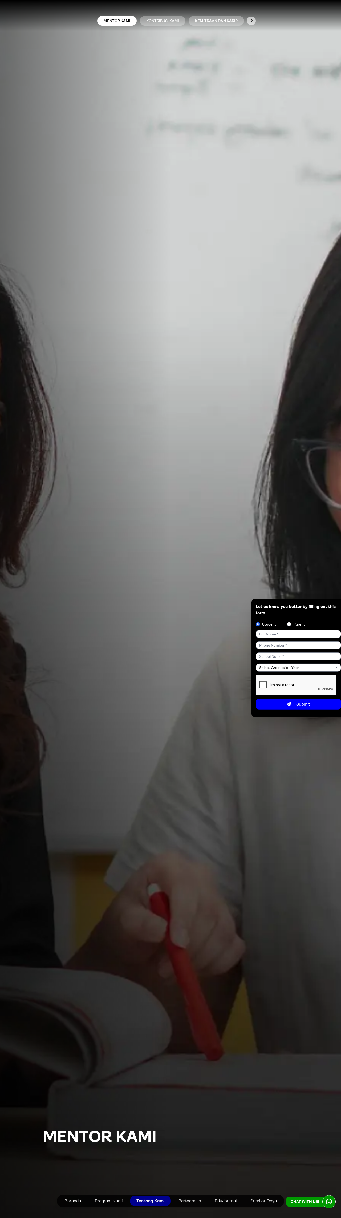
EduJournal (226, 1200)
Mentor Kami (117, 21)
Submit (303, 704)
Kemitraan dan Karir (216, 21)
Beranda (72, 1200)
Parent (299, 624)
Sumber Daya (263, 1200)
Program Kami (109, 1200)
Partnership (189, 1200)
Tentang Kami (150, 1200)
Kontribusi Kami (162, 21)
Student (269, 624)
